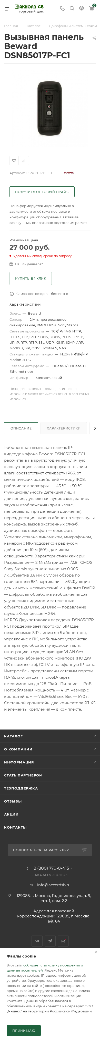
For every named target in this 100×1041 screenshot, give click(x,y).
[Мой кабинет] (81, 8)
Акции (11, 814)
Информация (19, 762)
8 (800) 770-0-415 (51, 868)
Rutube (63, 941)
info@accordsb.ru (54, 884)
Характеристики (64, 428)
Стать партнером (23, 775)
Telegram (50, 941)
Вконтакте (37, 941)
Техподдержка (21, 788)
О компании (18, 749)
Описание (21, 428)
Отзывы (13, 801)
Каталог (13, 736)
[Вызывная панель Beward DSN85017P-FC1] (50, 108)
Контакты (15, 827)
